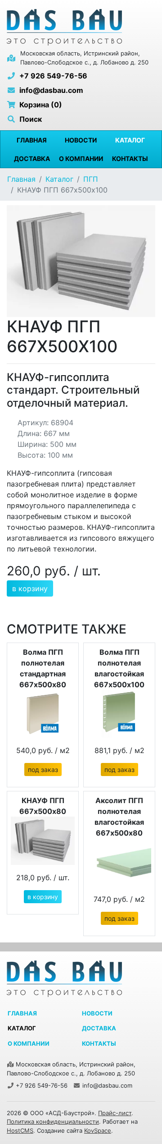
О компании (81, 158)
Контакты (130, 158)
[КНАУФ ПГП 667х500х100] (81, 260)
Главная (32, 140)
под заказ (43, 769)
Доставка (32, 158)
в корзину (30, 588)
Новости (81, 140)
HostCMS (20, 1130)
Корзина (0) (40, 104)
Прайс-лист (114, 1112)
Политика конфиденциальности (53, 1121)
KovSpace (97, 1130)
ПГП (90, 179)
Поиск (30, 119)
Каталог (130, 140)
